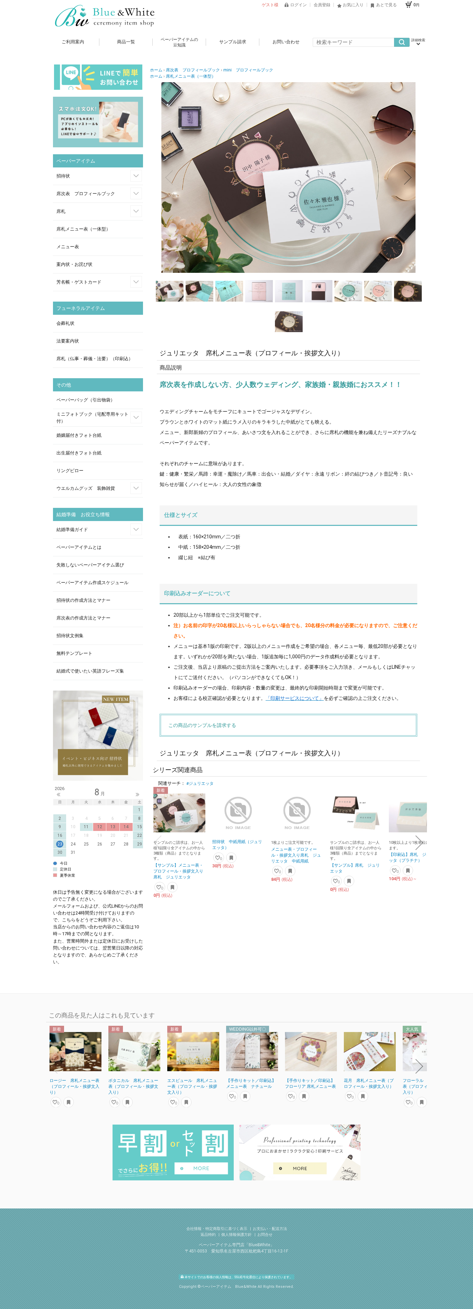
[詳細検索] (418, 42)
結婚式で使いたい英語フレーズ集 (90, 671)
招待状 (63, 176)
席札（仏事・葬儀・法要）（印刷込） (94, 358)
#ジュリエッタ (200, 783)
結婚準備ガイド (72, 529)
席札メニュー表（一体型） (83, 229)
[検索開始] (402, 42)
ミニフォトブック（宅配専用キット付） (92, 417)
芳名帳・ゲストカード (78, 282)
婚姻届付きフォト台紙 (78, 435)
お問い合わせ (286, 41)
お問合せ (265, 1234)
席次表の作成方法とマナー (83, 618)
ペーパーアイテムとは (78, 547)
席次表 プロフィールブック (85, 193)
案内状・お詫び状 (74, 264)
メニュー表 (67, 246)
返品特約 (208, 1234)
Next (137, 794)
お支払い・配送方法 (270, 1228)
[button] (169, 177)
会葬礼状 (65, 323)
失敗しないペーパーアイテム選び (90, 564)
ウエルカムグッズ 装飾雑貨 (85, 488)
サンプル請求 (232, 41)
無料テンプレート (74, 653)
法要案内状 (67, 341)
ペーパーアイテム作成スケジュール (92, 582)
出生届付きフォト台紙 (78, 453)
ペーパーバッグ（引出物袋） (85, 399)
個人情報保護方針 (237, 1234)
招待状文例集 (69, 635)
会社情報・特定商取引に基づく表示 (217, 1228)
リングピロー (69, 470)
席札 (60, 211)
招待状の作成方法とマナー (83, 600)
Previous (58, 794)
